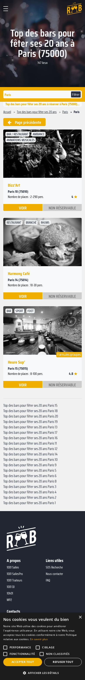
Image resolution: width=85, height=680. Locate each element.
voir (23, 207)
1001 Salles (13, 567)
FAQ (48, 580)
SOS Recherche (54, 567)
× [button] (80, 617)
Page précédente (26, 122)
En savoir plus (39, 639)
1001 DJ (11, 586)
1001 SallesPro (15, 573)
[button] (9, 154)
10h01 (10, 593)
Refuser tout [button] (63, 662)
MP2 (9, 599)
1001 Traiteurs (14, 580)
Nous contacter (54, 573)
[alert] (42, 646)
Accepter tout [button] (23, 662)
